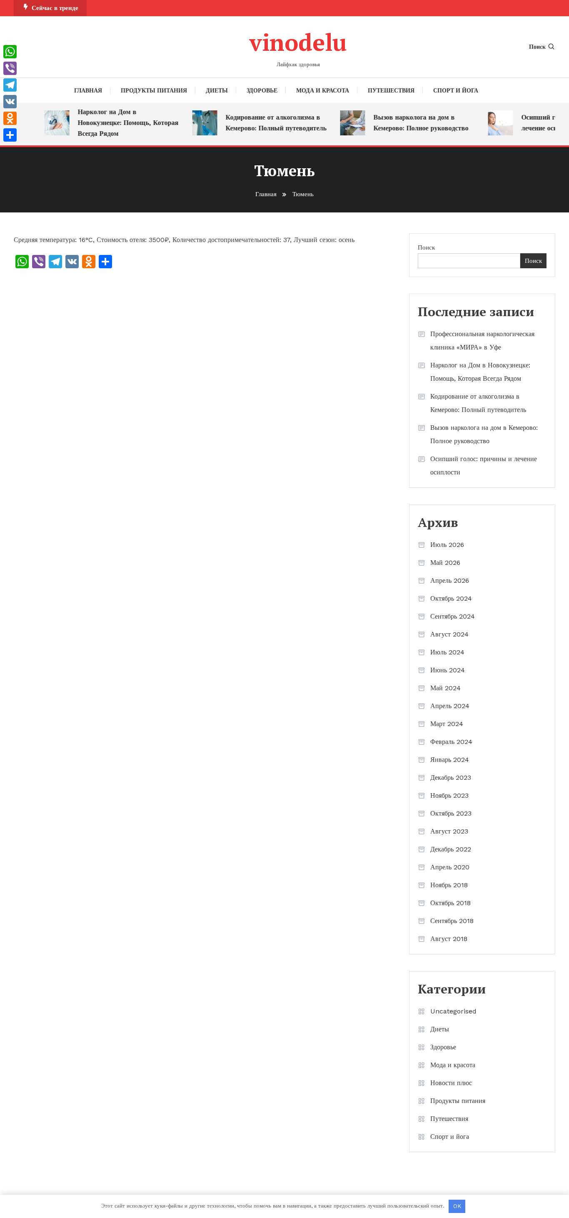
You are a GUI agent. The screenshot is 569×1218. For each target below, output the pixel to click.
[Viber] (10, 68)
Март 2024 (446, 724)
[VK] (10, 101)
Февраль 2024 (451, 742)
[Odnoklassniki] (10, 118)
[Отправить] (10, 135)
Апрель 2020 (449, 867)
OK (457, 1206)
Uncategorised (453, 1011)
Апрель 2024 (449, 706)
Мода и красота (322, 90)
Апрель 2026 (449, 580)
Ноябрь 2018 (449, 885)
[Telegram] (10, 85)
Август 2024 (449, 634)
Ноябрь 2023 (449, 795)
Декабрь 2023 (450, 777)
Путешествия (391, 90)
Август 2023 (449, 831)
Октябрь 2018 (450, 903)
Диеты (217, 90)
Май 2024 (445, 688)
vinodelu (298, 42)
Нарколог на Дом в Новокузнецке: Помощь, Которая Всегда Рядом (120, 122)
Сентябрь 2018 (452, 921)
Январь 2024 (449, 760)
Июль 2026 (447, 545)
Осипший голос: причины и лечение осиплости (483, 465)
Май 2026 (445, 563)
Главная (88, 90)
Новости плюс (451, 1083)
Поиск (537, 46)
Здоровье (262, 90)
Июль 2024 (447, 652)
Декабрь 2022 (450, 849)
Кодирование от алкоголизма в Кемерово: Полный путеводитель (268, 122)
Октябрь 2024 (451, 598)
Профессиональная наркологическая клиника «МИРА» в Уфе (482, 340)
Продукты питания (154, 90)
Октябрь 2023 (451, 813)
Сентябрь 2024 (452, 616)
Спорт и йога (455, 90)
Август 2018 (448, 939)
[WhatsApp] (10, 51)
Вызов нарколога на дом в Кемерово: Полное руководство (413, 122)
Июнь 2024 (447, 670)
